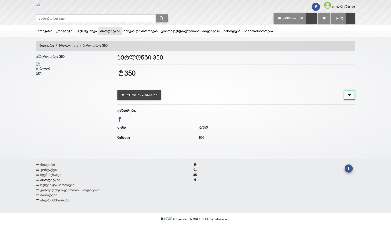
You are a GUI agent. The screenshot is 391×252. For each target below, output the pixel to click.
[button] (291, 18)
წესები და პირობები (141, 31)
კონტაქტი (64, 31)
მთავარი (45, 31)
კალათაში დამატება (141, 95)
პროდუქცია (111, 31)
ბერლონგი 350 (95, 45)
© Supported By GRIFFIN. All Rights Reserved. (201, 219)
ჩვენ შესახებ (86, 31)
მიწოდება (232, 31)
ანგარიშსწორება (258, 31)
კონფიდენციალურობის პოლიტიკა (190, 31)
